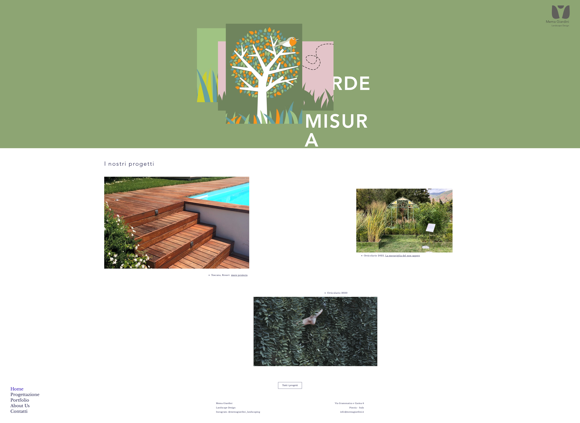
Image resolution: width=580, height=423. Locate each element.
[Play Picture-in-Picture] (368, 362)
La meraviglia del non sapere (402, 255)
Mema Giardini (557, 22)
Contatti (18, 411)
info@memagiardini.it (352, 412)
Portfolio (19, 400)
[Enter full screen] (373, 362)
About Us (19, 405)
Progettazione (19, 394)
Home (16, 388)
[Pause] (257, 362)
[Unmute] (263, 362)
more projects (239, 275)
